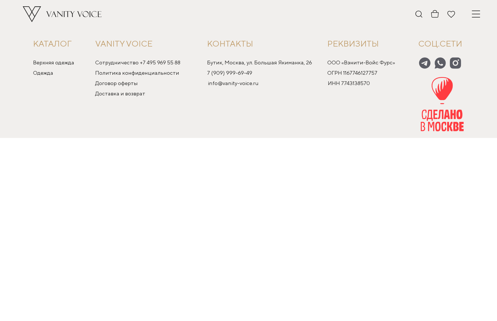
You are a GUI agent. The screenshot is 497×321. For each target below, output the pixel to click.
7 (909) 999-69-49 (229, 73)
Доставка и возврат (120, 93)
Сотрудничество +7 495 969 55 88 (137, 62)
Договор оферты (116, 83)
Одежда (43, 73)
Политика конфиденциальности (137, 73)
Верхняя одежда (53, 62)
